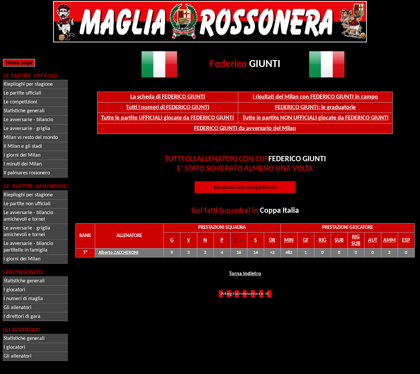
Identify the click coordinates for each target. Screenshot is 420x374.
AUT (372, 240)
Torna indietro (245, 273)
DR (272, 240)
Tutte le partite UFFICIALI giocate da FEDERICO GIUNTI (167, 118)
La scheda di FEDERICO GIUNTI (167, 97)
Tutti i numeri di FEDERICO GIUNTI (167, 107)
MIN (289, 240)
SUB (339, 240)
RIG (322, 240)
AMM (389, 240)
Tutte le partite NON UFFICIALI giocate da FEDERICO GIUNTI (315, 118)
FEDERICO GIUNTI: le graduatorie (315, 107)
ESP (406, 240)
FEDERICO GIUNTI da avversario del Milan (245, 128)
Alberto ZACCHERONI (118, 252)
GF (305, 240)
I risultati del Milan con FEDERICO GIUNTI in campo (315, 97)
